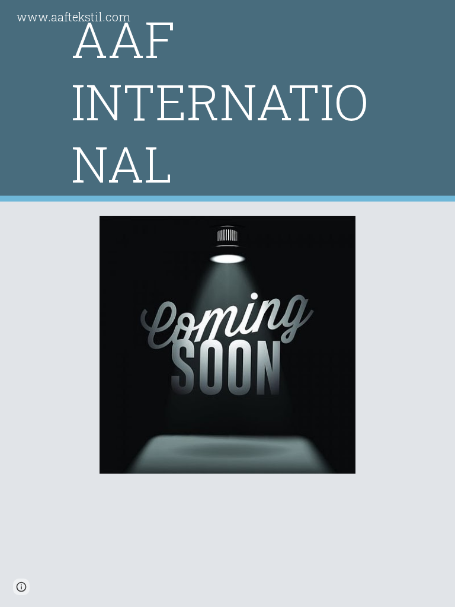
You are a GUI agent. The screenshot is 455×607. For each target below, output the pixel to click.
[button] (21, 587)
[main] (227, 101)
